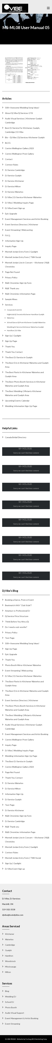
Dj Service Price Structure (16, 616)
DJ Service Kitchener (14, 181)
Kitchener (9, 934)
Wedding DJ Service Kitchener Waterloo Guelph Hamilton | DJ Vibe (25, 329)
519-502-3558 (8, 909)
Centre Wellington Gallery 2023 (19, 148)
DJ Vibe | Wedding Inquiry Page (19, 202)
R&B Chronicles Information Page (20, 294)
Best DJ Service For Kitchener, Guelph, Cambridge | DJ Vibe (22, 130)
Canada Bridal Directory (15, 437)
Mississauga (10, 966)
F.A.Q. (7, 235)
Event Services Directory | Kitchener (21, 224)
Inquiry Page (10, 246)
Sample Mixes (11, 299)
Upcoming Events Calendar (17, 400)
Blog (7, 991)
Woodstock (10, 961)
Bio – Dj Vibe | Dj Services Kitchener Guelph (25, 137)
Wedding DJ (10, 996)
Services (9, 304)
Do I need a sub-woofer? (16, 627)
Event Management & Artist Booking (21, 1018)
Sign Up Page (11, 341)
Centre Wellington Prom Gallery (19, 154)
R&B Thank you (12, 288)
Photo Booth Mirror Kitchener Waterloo (23, 665)
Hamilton (9, 955)
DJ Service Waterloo (14, 192)
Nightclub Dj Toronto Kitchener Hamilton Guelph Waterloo (25, 316)
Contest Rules (11, 164)
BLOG (8, 143)
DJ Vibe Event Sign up (15, 208)
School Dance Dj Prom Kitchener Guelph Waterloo (26, 322)
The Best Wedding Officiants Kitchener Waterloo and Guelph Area (23, 393)
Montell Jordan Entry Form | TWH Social (23, 257)
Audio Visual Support (14, 1013)
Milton (8, 972)
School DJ (9, 1002)
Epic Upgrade (11, 213)
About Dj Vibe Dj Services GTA (19, 113)
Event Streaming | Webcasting (19, 230)
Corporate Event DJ (14, 310)
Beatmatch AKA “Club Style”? (18, 605)
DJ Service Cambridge (15, 170)
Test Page (9, 638)
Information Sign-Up (14, 241)
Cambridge (10, 945)
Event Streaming (12, 1024)
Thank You (10, 346)
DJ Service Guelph (13, 175)
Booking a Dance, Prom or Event (19, 600)
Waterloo (9, 939)
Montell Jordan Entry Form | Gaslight (21, 251)
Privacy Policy (11, 277)
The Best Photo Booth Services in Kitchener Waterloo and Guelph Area (25, 384)
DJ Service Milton (13, 186)
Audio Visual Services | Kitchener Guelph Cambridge (23, 120)
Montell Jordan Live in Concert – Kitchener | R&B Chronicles (27, 264)
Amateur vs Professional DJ (17, 611)
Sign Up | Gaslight (13, 335)
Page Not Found (12, 272)
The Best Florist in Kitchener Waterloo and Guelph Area (24, 374)
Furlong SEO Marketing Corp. (36, 1039)
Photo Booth (11, 1007)
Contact (9, 159)
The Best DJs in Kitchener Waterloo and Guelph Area (27, 365)
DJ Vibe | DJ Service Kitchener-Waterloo (23, 197)
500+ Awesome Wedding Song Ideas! (22, 107)
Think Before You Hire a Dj (17, 621)
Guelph (8, 950)
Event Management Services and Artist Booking (26, 219)
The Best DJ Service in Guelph (18, 357)
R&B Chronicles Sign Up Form (18, 283)
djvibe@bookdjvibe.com (12, 915)
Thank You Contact (14, 352)
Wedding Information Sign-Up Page (21, 406)
